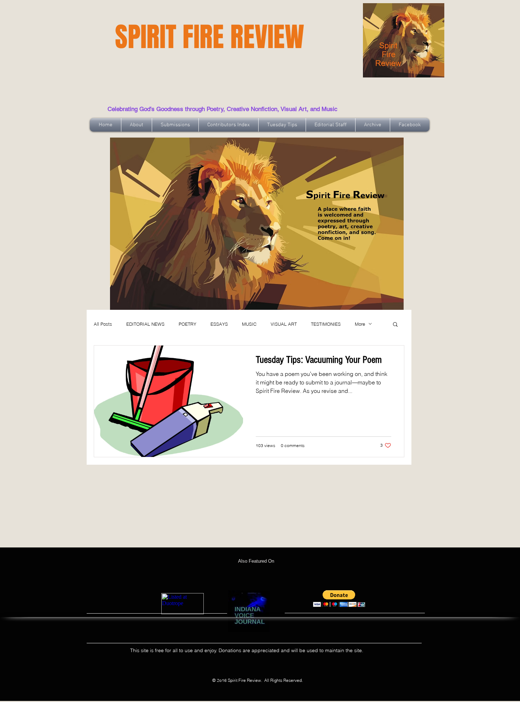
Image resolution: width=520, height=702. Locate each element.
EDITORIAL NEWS (145, 324)
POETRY (187, 324)
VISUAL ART (284, 324)
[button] (395, 325)
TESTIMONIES (326, 324)
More (360, 324)
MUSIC (249, 324)
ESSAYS (219, 324)
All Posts (103, 324)
